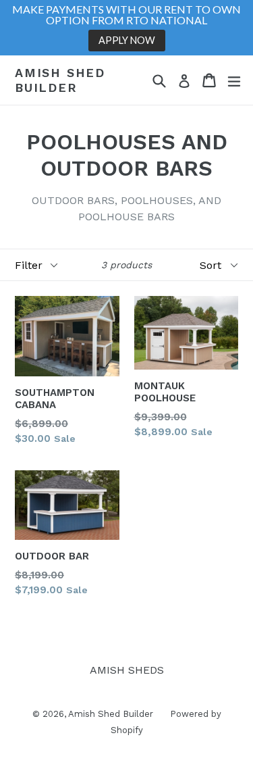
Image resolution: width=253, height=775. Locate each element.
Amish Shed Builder (60, 80)
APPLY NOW (127, 40)
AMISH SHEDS (127, 670)
